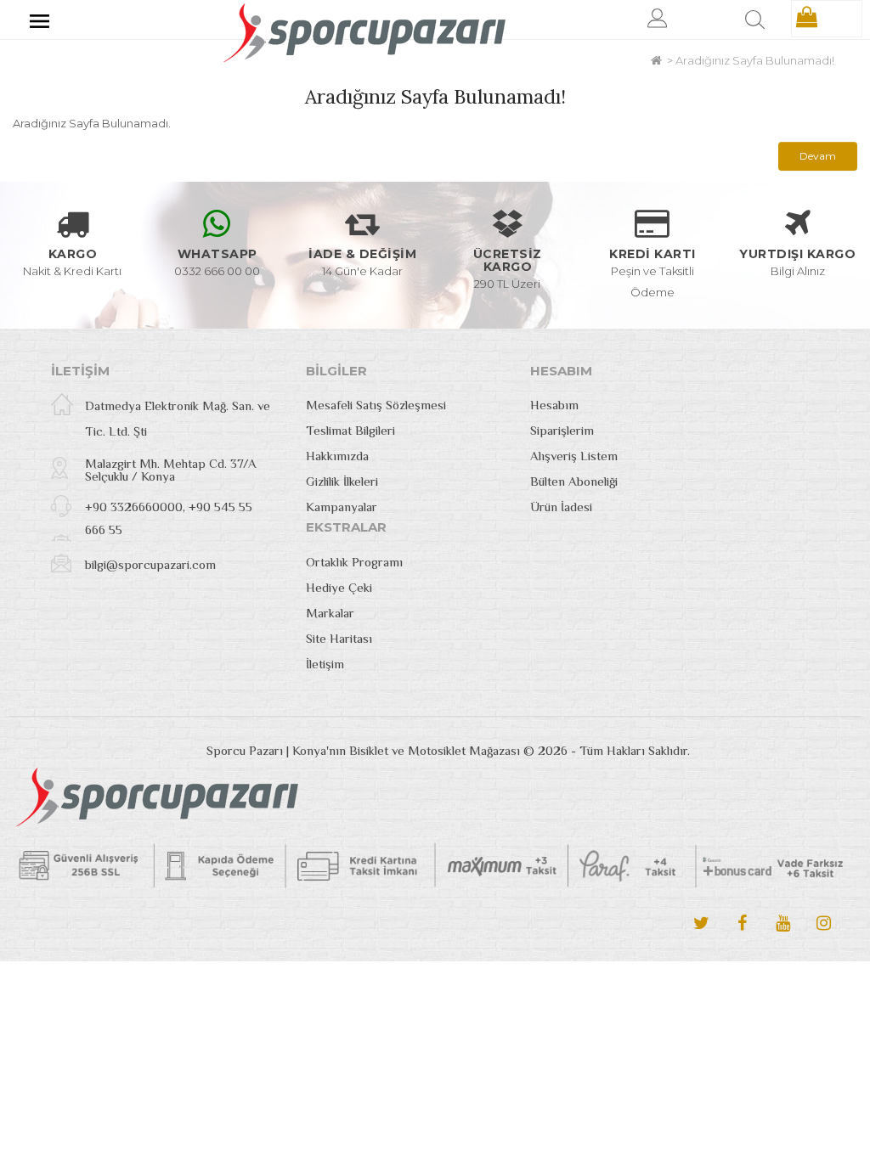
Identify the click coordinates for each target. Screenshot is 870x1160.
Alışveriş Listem (574, 455)
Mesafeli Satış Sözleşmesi (376, 404)
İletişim (325, 663)
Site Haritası (339, 638)
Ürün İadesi (561, 506)
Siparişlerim (562, 430)
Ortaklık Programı (354, 562)
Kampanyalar (341, 506)
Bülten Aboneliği (574, 481)
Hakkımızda (337, 455)
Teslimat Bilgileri (350, 430)
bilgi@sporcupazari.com (150, 564)
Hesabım (554, 404)
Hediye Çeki (339, 587)
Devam (817, 155)
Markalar (330, 612)
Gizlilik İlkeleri (342, 481)
